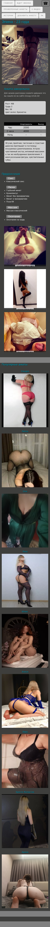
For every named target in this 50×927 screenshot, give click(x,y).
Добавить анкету (27, 15)
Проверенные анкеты (15, 9)
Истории (8, 15)
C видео (36, 9)
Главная (8, 3)
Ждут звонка (24, 3)
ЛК (42, 15)
